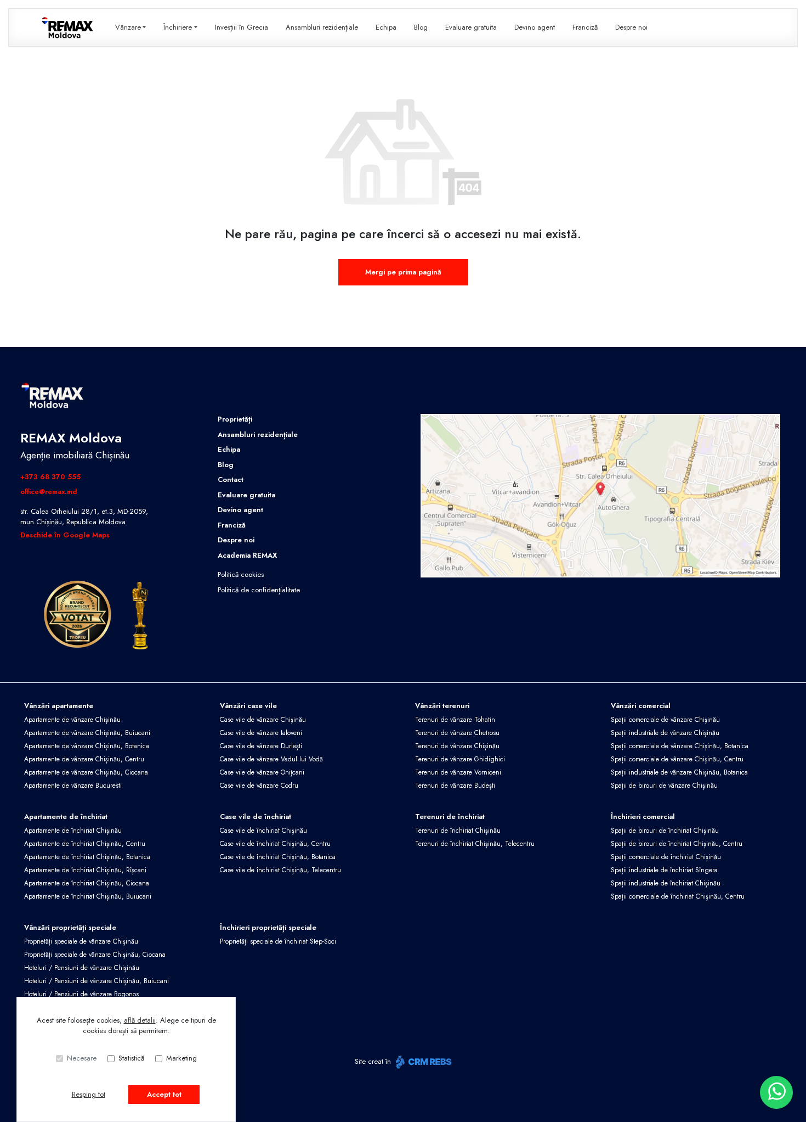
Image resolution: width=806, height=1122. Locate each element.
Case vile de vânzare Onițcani (262, 772)
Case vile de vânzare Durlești (261, 746)
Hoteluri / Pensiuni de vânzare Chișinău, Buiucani (96, 981)
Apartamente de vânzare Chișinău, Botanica (86, 746)
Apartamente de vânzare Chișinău (72, 720)
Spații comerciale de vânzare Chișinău (665, 720)
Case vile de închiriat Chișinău (263, 830)
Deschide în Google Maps (65, 535)
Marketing (181, 1058)
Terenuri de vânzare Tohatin (455, 720)
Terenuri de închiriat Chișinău (458, 830)
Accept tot (164, 1094)
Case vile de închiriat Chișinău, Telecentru (280, 870)
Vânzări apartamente (58, 705)
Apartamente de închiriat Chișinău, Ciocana (86, 883)
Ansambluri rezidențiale (322, 27)
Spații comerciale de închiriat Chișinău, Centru (678, 896)
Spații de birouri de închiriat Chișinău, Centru (676, 844)
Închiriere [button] (177, 27)
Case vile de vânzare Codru (259, 785)
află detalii (140, 1020)
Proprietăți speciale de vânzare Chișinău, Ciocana (95, 955)
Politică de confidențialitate (259, 590)
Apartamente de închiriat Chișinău (73, 830)
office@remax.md (48, 491)
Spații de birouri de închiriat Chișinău (665, 830)
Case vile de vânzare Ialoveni (261, 733)
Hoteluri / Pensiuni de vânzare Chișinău (81, 968)
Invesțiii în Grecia (241, 27)
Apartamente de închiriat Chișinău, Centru (84, 844)
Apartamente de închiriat (65, 816)
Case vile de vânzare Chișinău (263, 720)
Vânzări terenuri (442, 705)
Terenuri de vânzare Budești (455, 785)
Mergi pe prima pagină (403, 272)
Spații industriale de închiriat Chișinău (665, 883)
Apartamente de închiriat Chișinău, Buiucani (87, 896)
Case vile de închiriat (255, 816)
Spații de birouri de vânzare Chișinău (664, 785)
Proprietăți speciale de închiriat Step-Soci (278, 941)
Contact (230, 479)
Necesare (82, 1058)
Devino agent (534, 27)
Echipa (386, 27)
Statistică (131, 1058)
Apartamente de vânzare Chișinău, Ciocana (86, 772)
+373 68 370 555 (50, 477)
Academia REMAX (247, 555)
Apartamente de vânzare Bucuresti (73, 785)
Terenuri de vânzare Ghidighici (460, 759)
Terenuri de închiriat (450, 816)
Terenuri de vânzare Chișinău (457, 746)
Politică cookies (241, 574)
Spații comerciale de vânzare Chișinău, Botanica (679, 746)
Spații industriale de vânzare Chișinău (665, 733)
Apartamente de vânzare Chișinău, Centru (84, 759)
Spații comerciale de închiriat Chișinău (666, 857)
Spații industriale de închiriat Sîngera (664, 870)
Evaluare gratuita (471, 27)
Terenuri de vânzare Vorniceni (458, 772)
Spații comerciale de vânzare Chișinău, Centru (677, 759)
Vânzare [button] (128, 27)
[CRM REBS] (422, 1062)
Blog (421, 27)
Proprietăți (235, 419)
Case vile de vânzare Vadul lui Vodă (271, 759)
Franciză (585, 27)
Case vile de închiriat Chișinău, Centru (275, 844)
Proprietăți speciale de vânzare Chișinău (81, 941)
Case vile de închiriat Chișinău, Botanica (278, 857)
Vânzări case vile (248, 705)
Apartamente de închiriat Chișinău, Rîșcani (85, 870)
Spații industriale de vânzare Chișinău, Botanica (679, 772)
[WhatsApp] (776, 1092)
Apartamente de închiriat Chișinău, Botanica (87, 857)
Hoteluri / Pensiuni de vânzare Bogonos (81, 994)
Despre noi (631, 27)
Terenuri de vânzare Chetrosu (457, 733)
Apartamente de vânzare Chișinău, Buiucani (87, 733)
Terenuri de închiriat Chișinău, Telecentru (475, 844)
